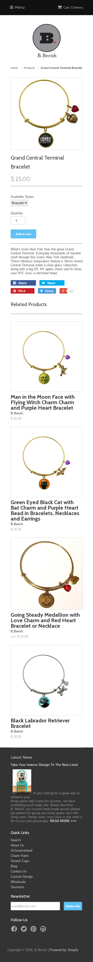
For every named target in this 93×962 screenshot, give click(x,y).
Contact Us (19, 871)
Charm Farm (20, 856)
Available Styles (22, 197)
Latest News (21, 757)
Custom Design (22, 876)
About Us (17, 845)
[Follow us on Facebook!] (15, 930)
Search (16, 840)
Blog (14, 866)
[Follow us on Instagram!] (44, 930)
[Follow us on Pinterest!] (34, 930)
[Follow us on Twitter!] (24, 930)
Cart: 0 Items (73, 7)
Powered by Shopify (64, 950)
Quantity (17, 213)
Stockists (17, 887)
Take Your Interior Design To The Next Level (44, 765)
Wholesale (18, 882)
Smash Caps (20, 861)
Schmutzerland (21, 850)
